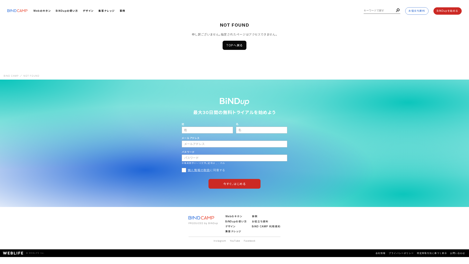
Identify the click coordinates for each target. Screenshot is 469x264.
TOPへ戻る (234, 45)
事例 (122, 10)
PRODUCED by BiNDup (203, 223)
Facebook (249, 240)
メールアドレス (191, 138)
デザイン (88, 10)
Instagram (220, 240)
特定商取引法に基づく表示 (432, 253)
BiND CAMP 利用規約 (266, 226)
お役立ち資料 (417, 10)
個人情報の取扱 (199, 170)
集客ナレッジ (106, 10)
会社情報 (380, 253)
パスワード (188, 152)
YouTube (235, 240)
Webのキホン (42, 10)
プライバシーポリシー (401, 253)
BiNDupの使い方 (67, 10)
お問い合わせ (457, 253)
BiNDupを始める (447, 10)
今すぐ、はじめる (234, 184)
